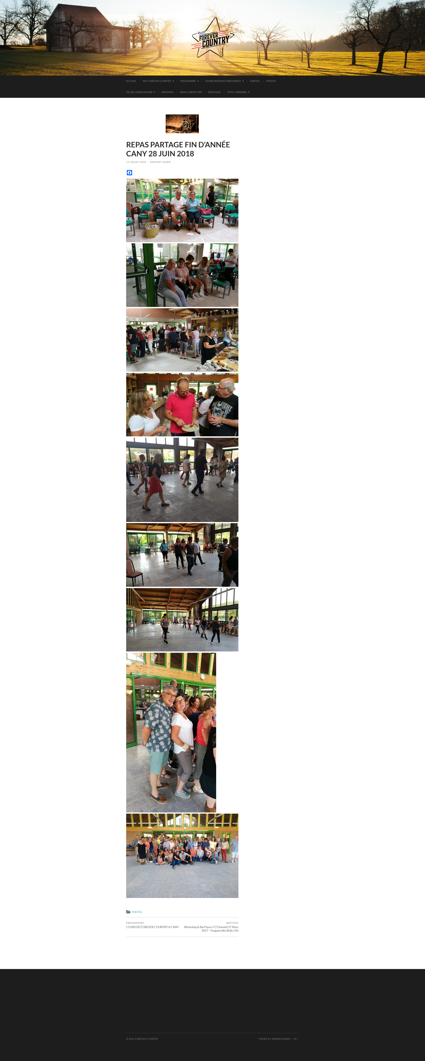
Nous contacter (191, 92)
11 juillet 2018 (136, 162)
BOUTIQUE (215, 92)
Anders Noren (281, 1039)
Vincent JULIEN (160, 162)
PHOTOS (271, 81)
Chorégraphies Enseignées (223, 81)
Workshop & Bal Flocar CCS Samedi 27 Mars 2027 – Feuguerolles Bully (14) (211, 927)
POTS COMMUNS (237, 92)
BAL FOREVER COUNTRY (157, 81)
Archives (167, 92)
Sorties (255, 81)
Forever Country (146, 1039)
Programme (188, 81)
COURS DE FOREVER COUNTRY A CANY (152, 925)
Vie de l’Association (139, 92)
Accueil (131, 81)
